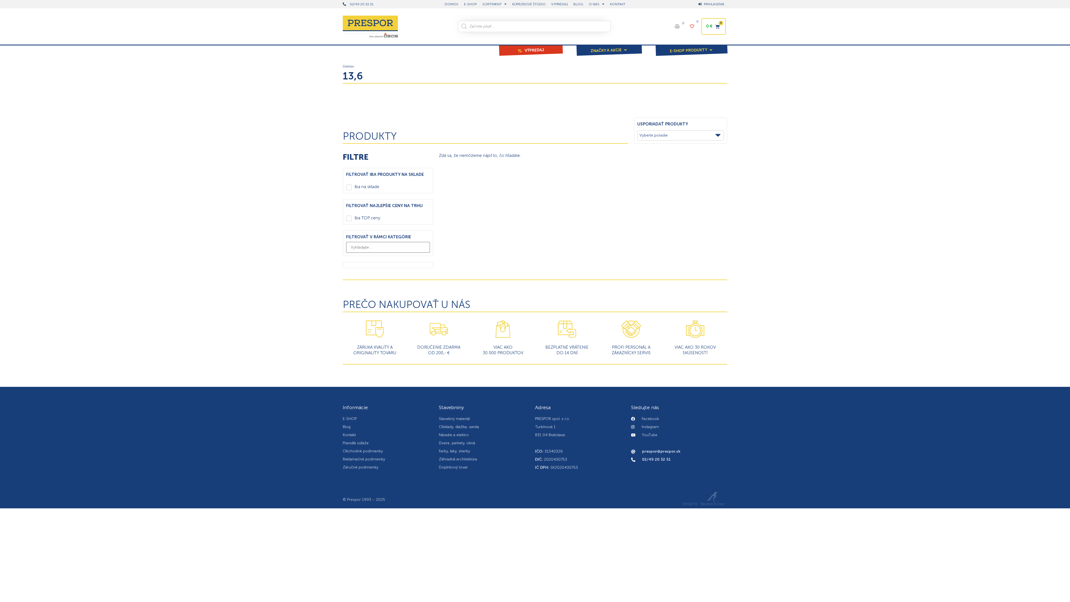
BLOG (578, 4)
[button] (609, 46)
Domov (348, 66)
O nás (594, 4)
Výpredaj (559, 4)
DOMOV (451, 4)
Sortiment (492, 4)
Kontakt (617, 4)
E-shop (470, 4)
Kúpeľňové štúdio (529, 4)
